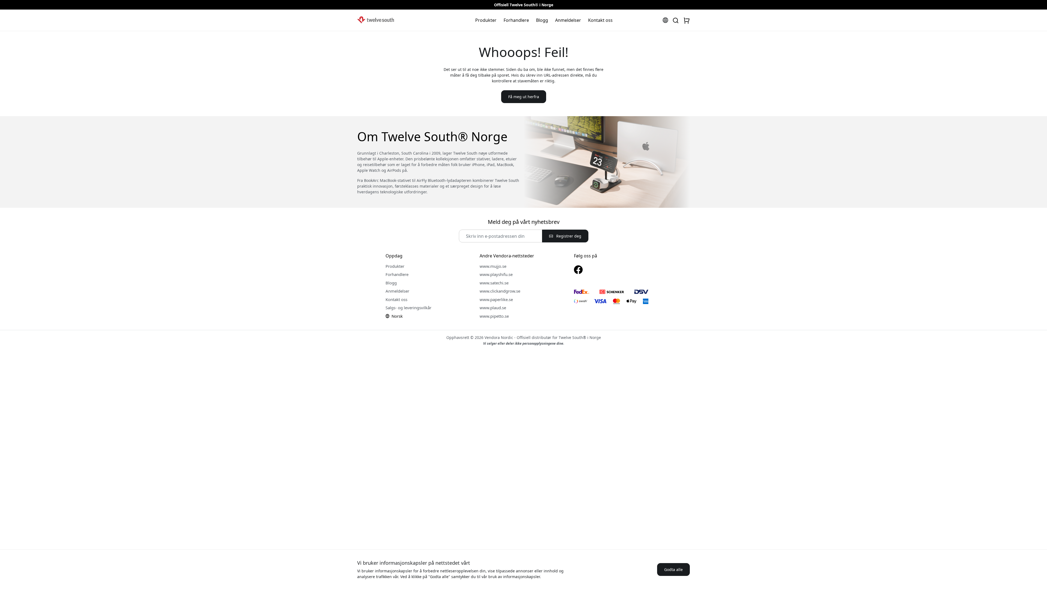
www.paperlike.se (496, 299)
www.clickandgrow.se (500, 291)
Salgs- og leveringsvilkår (408, 307)
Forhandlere (516, 20)
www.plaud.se (493, 307)
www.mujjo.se (493, 266)
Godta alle (673, 569)
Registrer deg (568, 236)
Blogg (542, 20)
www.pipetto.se (494, 316)
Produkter (486, 20)
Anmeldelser (568, 20)
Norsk (396, 316)
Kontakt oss (600, 20)
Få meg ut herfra (523, 96)
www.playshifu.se (496, 274)
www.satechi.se (494, 283)
